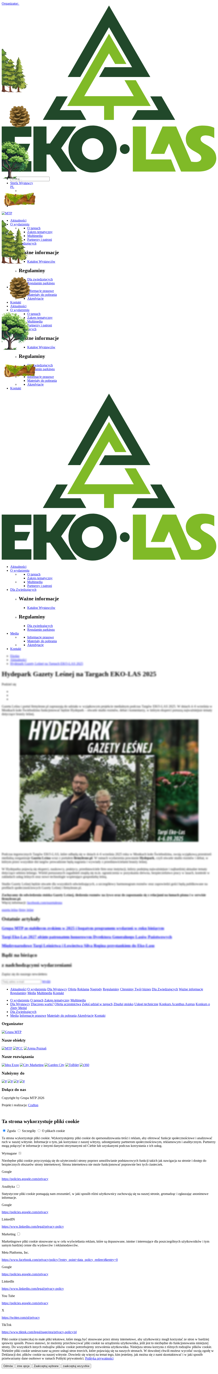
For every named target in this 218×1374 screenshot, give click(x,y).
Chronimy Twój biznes (135, 989)
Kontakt (15, 649)
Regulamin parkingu (41, 629)
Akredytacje (35, 645)
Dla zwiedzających (40, 626)
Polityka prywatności (99, 1358)
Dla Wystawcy (57, 989)
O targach (33, 574)
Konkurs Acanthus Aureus (177, 1004)
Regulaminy (111, 989)
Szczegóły (29, 1131)
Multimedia (35, 582)
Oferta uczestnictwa (67, 1004)
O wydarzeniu (19, 570)
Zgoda (11, 1131)
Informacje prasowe (40, 637)
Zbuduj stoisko (123, 1004)
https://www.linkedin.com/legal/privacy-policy (33, 1226)
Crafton (33, 1105)
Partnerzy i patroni (39, 586)
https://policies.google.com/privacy (25, 1179)
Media (14, 633)
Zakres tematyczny (40, 578)
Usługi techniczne (146, 1004)
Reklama (83, 989)
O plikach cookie (53, 1131)
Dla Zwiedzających (23, 589)
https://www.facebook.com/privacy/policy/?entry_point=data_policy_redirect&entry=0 (60, 1260)
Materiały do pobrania (42, 641)
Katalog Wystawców (41, 607)
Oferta (72, 989)
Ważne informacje (191, 989)
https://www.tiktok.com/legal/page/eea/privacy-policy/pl (39, 1332)
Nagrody (96, 989)
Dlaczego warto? (42, 1004)
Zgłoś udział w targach (97, 1004)
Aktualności (18, 566)
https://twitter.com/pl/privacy (21, 1317)
